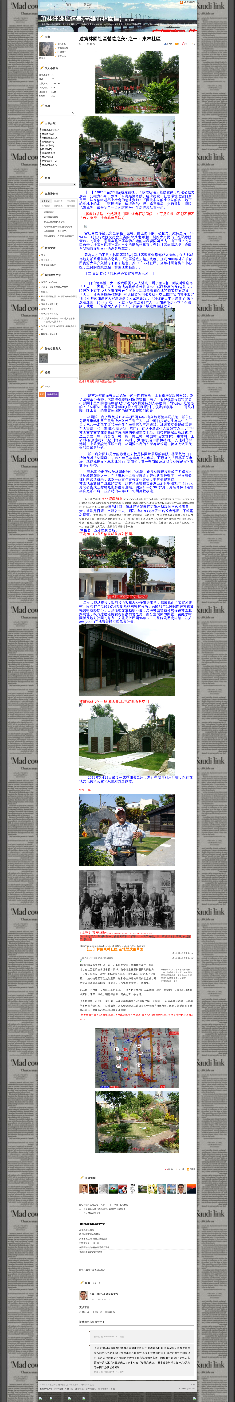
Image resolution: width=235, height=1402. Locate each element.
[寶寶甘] (103, 1189)
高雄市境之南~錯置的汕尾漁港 (93, 1238)
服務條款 (79, 1388)
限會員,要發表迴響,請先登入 (92, 1269)
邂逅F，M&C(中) (49, 282)
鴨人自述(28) (48, 145)
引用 (181, 1169)
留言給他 (62, 56)
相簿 (68, 4)
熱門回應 (58, 206)
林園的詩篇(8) (48, 153)
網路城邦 (188, 1399)
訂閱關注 (62, 52)
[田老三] (191, 1189)
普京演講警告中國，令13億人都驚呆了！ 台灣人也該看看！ (58, 320)
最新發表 (46, 201)
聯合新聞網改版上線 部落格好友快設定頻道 (59, 298)
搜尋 (73, 113)
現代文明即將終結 (49, 314)
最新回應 (58, 201)
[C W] (132, 1189)
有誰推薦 (90, 1178)
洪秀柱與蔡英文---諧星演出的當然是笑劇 (58, 328)
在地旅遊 (124, 1204)
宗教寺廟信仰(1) (49, 161)
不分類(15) (47, 149)
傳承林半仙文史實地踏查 (90, 1252)
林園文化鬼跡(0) (49, 164)
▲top (193, 1385)
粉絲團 (46, 1399)
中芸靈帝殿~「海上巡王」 (91, 1243)
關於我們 (59, 1388)
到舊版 (129, 20)
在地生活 (94, 1204)
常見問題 (69, 1388)
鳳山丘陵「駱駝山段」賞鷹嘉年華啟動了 (106, 1209)
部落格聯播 (52, 394)
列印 (192, 1169)
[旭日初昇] (83, 1189)
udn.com (191, 1388)
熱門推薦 (71, 206)
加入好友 (62, 44)
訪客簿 (88, 4)
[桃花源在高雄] (171, 1189)
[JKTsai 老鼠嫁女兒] (181, 1189)
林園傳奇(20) (48, 134)
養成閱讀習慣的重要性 (89, 1234)
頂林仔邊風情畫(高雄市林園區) (81, 18)
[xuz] (113, 1189)
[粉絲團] (40, 1398)
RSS (42, 394)
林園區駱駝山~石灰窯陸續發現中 (94, 1247)
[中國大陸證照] (122, 1189)
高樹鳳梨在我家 (86, 1230)
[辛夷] (152, 1189)
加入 (180, 1399)
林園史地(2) (47, 157)
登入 (174, 1399)
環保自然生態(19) (50, 138)
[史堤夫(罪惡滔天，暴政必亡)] (93, 1189)
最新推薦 (71, 201)
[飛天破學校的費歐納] (142, 1189)
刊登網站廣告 (46, 1388)
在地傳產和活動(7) (50, 130)
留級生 (97, 1337)
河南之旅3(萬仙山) (49, 304)
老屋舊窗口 (49, 212)
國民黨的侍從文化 (49, 334)
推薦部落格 (63, 48)
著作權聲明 (91, 1388)
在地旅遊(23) (48, 141)
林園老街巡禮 (94, 1213)
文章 (49, 4)
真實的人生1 (47, 309)
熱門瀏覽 (46, 206)
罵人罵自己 (46, 260)
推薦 (170, 1169)
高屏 (103, 1204)
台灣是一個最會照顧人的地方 (54, 287)
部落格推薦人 (53, 348)
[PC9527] (161, 1189)
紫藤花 (44, 292)
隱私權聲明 (103, 1388)
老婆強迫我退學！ (49, 265)
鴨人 (43, 255)
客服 (113, 1388)
